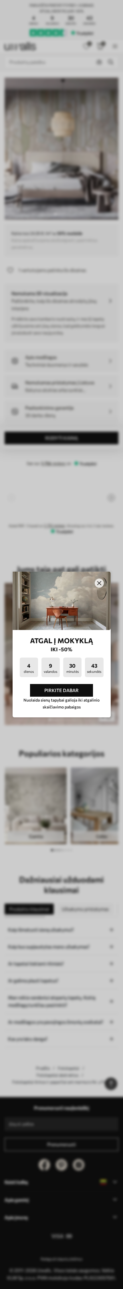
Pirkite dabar (61, 690)
